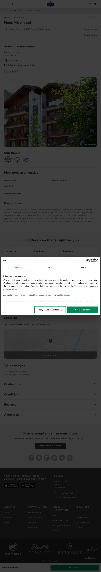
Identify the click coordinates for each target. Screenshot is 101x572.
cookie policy (63, 295)
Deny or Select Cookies (49, 310)
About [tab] (83, 267)
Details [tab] (51, 267)
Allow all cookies (82, 310)
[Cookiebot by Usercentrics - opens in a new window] (87, 260)
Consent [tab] (17, 267)
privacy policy (14, 301)
